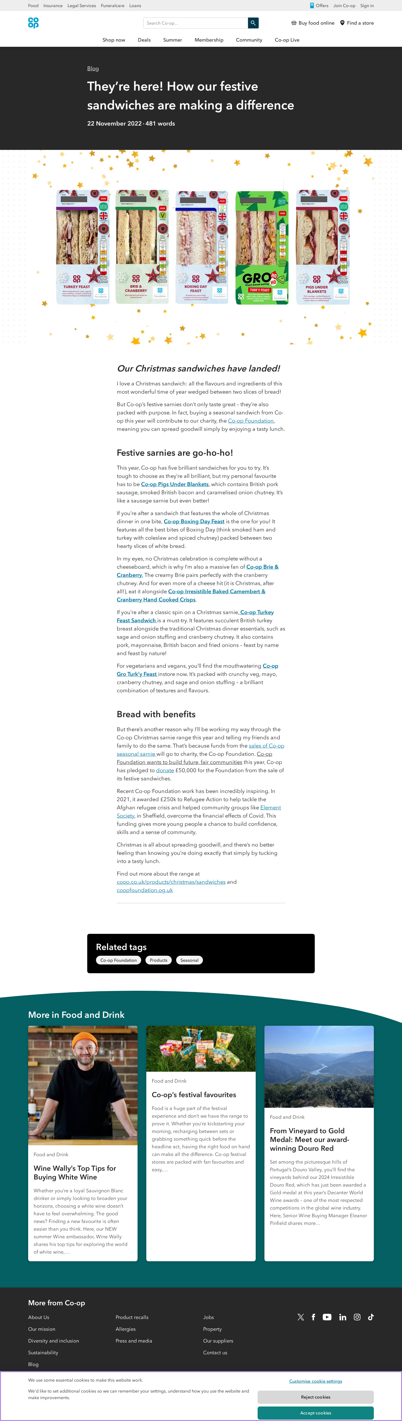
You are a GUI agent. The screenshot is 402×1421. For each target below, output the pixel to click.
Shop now (114, 40)
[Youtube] (327, 1317)
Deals (144, 40)
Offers (322, 5)
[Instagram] (357, 1317)
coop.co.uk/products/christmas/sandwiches (171, 882)
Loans (135, 5)
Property (212, 1329)
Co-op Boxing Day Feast (194, 521)
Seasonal (189, 960)
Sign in (367, 5)
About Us (38, 1317)
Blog (93, 68)
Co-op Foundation (251, 420)
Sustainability (43, 1353)
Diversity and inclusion (53, 1341)
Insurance (53, 5)
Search (253, 23)
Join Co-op (344, 5)
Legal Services (82, 5)
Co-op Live (287, 40)
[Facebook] (313, 1317)
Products (158, 960)
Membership (209, 40)
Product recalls (132, 1317)
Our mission (41, 1329)
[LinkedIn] (342, 1317)
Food (33, 5)
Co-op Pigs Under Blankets (175, 484)
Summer (172, 40)
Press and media (134, 1341)
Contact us (215, 1353)
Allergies (126, 1329)
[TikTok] (371, 1317)
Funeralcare (112, 5)
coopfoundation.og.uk (145, 890)
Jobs (208, 1317)
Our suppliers (218, 1341)
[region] (201, 1396)
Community (249, 40)
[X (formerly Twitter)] (301, 1317)
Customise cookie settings (315, 1381)
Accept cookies (315, 1413)
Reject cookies (315, 1397)
